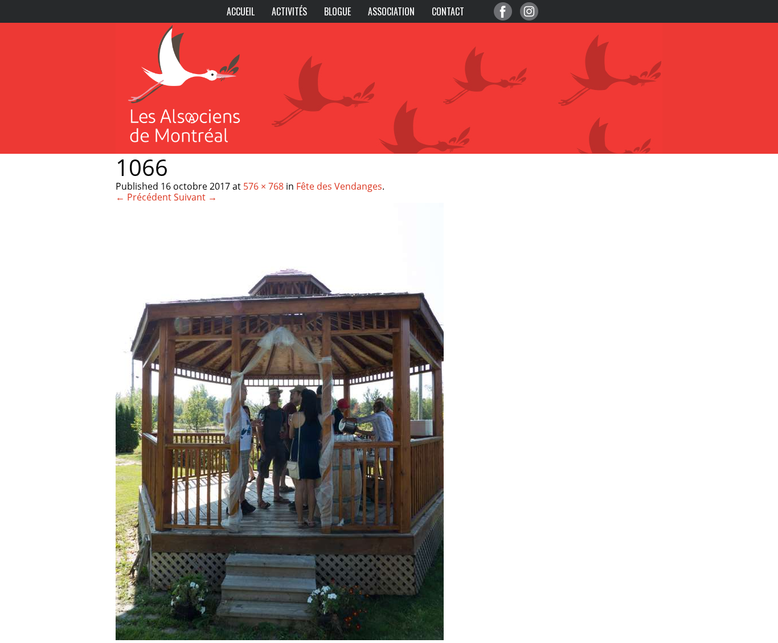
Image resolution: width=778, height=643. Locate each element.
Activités (289, 11)
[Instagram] (529, 11)
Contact (448, 11)
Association (391, 11)
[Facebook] (503, 11)
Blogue (337, 11)
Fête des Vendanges (339, 186)
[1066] (280, 636)
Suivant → (195, 197)
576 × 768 (263, 186)
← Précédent (143, 197)
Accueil (241, 11)
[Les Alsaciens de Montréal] (195, 28)
